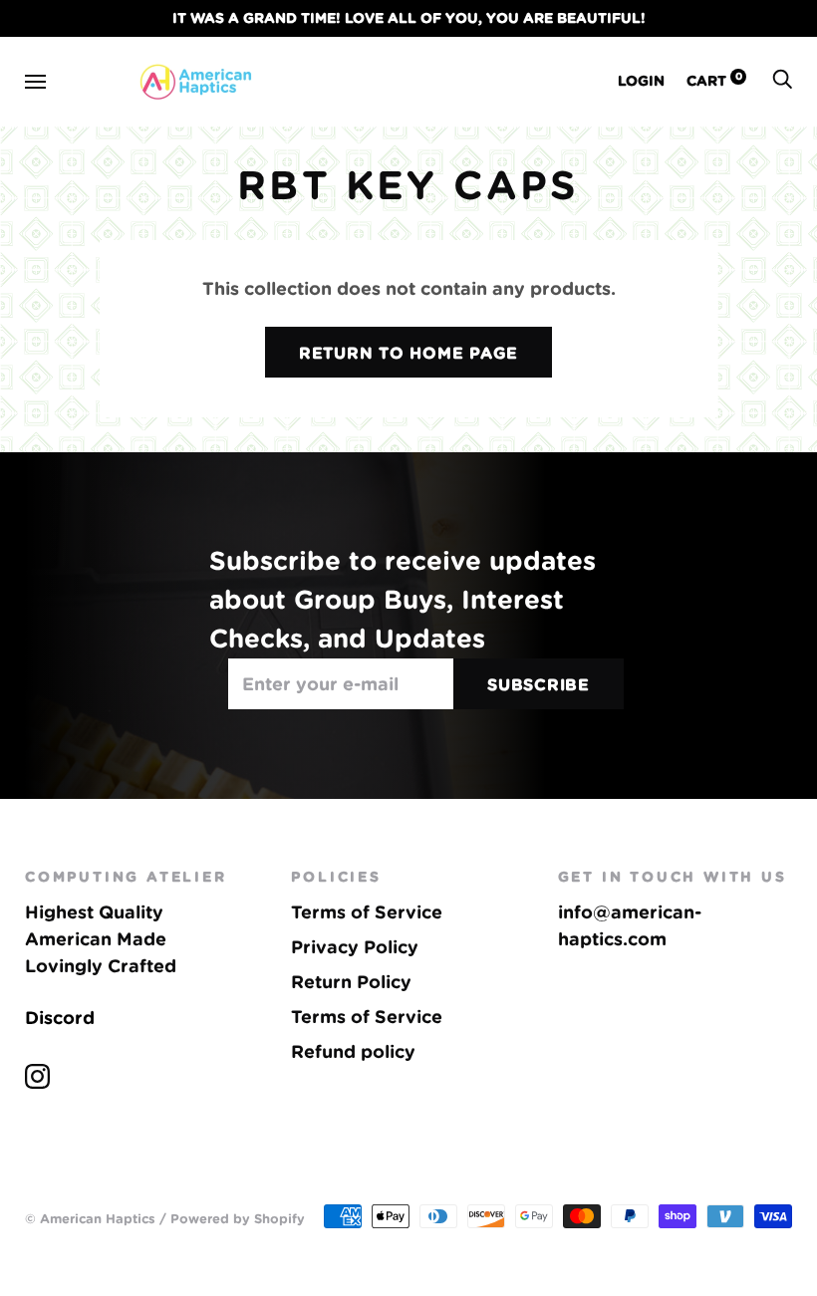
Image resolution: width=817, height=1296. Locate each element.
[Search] (782, 81)
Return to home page (408, 353)
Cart (714, 81)
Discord (60, 1017)
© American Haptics (90, 1218)
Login (641, 81)
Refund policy (353, 1051)
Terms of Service (366, 912)
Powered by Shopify (237, 1218)
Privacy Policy (354, 946)
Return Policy (351, 981)
